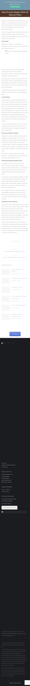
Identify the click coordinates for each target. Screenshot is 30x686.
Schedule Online (15, 6)
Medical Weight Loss (7, 474)
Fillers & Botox (5, 478)
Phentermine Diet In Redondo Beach (17, 315)
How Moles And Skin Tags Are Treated (19, 297)
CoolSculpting (5, 476)
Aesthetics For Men (17, 287)
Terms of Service (6, 489)
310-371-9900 (12, 2)
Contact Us (15, 334)
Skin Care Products (7, 482)
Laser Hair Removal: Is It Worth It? (18, 270)
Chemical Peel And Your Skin (20, 278)
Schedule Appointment (9, 507)
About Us (4, 463)
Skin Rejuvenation (6, 480)
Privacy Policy (5, 491)
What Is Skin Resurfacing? (19, 305)
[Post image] (6, 272)
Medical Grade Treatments (9, 465)
